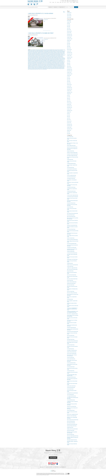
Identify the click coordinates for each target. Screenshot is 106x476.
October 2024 (69, 55)
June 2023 (68, 78)
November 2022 (69, 89)
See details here (46, 19)
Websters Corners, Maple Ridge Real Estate (39, 67)
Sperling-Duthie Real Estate (61, 64)
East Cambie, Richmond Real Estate (45, 54)
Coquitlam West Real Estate (71, 191)
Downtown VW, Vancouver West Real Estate (50, 53)
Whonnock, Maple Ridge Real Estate (44, 68)
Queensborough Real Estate (41, 61)
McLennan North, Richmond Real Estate (54, 58)
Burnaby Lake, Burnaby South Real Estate (47, 50)
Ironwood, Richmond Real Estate (72, 252)
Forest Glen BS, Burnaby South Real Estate (45, 55)
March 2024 (69, 66)
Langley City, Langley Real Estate (54, 57)
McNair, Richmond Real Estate (71, 281)
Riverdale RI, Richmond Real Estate (61, 62)
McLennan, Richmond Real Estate (72, 278)
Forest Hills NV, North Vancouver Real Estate (55, 55)
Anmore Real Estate (33, 49)
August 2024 (69, 58)
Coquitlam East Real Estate (50, 52)
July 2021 (68, 113)
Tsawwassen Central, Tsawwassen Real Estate (48, 66)
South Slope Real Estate (70, 366)
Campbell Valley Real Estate (31, 51)
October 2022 (69, 90)
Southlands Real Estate (34, 64)
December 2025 (69, 34)
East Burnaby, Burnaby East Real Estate (36, 54)
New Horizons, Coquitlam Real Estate (61, 59)
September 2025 (69, 38)
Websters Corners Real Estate (31, 67)
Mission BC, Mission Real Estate (42, 59)
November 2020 (69, 125)
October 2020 (69, 127)
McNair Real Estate (70, 280)
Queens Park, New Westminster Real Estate (33, 61)
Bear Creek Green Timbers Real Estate (48, 49)
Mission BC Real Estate (36, 59)
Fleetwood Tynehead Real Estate (72, 225)
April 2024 (68, 64)
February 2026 (69, 31)
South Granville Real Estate (71, 362)
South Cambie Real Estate (61, 63)
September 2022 (69, 92)
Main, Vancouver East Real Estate (72, 269)
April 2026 (68, 28)
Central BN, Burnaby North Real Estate (60, 51)
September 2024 (69, 57)
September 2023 (69, 73)
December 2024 (69, 52)
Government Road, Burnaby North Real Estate (33, 56)
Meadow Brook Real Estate (71, 283)
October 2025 (69, 37)
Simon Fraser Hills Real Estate (38, 63)
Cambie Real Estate (55, 50)
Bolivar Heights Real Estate (71, 145)
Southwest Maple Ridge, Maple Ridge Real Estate (52, 64)
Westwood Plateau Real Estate (71, 425)
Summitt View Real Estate (71, 387)
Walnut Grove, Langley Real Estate (72, 414)
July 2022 (68, 95)
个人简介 (71, 2)
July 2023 (68, 76)
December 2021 (69, 105)
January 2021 (69, 122)
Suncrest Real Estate (33, 65)
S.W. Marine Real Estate (70, 344)
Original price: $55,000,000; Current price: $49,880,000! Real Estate (47, 60)
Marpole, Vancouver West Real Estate (39, 58)
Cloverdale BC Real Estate (71, 178)
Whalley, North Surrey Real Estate (72, 428)
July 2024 (68, 60)
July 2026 (68, 23)
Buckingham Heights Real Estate (39, 50)
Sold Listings (69, 17)
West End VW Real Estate (55, 67)
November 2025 (69, 35)
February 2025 (69, 49)
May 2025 (68, 44)
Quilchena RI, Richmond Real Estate (59, 61)
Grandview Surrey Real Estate (41, 56)
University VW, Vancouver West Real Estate (57, 66)
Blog (62, 2)
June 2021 (68, 115)
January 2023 (69, 86)
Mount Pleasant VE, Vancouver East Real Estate (51, 59)
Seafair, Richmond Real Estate (31, 63)
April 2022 (68, 99)
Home (50, 2)
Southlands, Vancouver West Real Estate (42, 64)
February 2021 (69, 121)
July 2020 (68, 131)
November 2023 (69, 70)
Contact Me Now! (53, 457)
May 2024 (68, 63)
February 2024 (69, 67)
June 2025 (68, 43)
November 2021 (69, 107)
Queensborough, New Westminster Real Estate (50, 61)
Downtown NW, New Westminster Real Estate (35, 53)
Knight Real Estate (36, 57)
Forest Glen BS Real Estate (38, 55)
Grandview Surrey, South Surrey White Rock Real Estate (51, 56)
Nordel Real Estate (70, 299)
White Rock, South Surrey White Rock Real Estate (72, 432)
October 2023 (69, 72)
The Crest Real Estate (54, 65)
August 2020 (69, 130)
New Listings (69, 14)
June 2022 (68, 96)
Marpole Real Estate (32, 58)
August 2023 (69, 75)
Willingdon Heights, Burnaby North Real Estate (54, 68)
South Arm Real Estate (55, 63)
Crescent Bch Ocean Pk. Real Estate (72, 196)
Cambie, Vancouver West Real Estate (61, 50)
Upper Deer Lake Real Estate (71, 406)
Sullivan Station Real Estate (71, 385)
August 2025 (69, 40)
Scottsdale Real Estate (70, 348)
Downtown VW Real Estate (43, 53)
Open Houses (69, 15)
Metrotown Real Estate (70, 284)
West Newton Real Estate (61, 67)
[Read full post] (35, 23)
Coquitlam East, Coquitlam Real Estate (58, 52)
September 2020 (69, 128)
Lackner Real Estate (49, 57)
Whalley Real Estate (70, 427)
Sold (55, 2)
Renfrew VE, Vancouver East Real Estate (46, 62)
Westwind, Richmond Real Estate (72, 424)
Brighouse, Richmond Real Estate (72, 152)
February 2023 (69, 84)
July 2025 (68, 41)
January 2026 (69, 32)
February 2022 (69, 102)
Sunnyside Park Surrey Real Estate (48, 65)
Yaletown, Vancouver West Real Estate (43, 69)
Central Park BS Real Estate (71, 176)
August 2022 (69, 93)
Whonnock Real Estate (37, 68)
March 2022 (69, 101)
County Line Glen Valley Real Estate (72, 195)
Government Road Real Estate (71, 243)
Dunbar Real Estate (58, 53)
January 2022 (69, 104)
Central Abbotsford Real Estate (52, 51)
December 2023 (69, 69)
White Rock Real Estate (70, 430)
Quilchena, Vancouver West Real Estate (32, 62)
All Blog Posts (69, 12)
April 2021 (68, 118)
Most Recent (69, 20)
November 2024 (69, 54)
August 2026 (69, 22)
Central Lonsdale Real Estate (71, 175)
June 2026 (68, 25)
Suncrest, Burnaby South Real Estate (40, 65)
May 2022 (68, 98)
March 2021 (69, 119)
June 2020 (68, 133)
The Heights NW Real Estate (60, 65)
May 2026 (68, 26)
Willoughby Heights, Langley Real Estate (34, 69)
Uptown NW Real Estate (70, 410)
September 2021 (69, 110)
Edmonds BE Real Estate (51, 54)
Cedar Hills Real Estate (46, 51)
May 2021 (68, 116)
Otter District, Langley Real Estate (59, 60)
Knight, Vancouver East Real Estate (42, 57)
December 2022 (69, 87)
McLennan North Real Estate (46, 58)
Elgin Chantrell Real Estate (57, 54)
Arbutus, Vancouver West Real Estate (40, 49)
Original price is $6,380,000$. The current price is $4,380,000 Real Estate (72, 309)
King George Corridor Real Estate (72, 259)
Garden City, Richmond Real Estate (72, 239)
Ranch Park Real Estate (39, 62)
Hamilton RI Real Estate (60, 56)
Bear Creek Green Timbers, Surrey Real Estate (58, 49)
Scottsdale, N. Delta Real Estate (72, 350)
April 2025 (68, 46)
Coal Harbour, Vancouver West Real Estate (32, 52)
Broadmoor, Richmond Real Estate (32, 50)
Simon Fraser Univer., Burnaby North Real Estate (47, 63)
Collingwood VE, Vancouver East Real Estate (42, 52)
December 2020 (69, 124)
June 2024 (68, 61)
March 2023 (69, 83)
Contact (68, 2)
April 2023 (68, 81)
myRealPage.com (53, 471)
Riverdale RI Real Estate (54, 62)
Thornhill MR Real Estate (40, 66)
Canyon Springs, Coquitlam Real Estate (39, 51)
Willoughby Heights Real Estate (34, 15)
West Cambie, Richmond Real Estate (49, 67)
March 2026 (69, 29)
